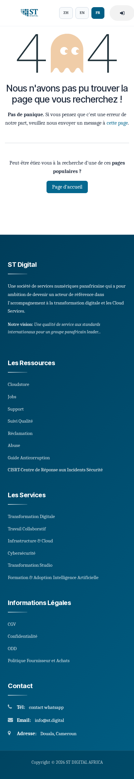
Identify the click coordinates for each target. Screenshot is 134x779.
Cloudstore (18, 384)
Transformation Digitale (31, 516)
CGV (12, 624)
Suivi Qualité (20, 421)
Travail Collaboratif (27, 529)
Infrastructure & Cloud (30, 541)
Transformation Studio (30, 565)
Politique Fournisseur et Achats (39, 660)
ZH (66, 12)
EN (82, 12)
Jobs (12, 397)
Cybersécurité (21, 553)
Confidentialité (22, 636)
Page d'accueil (67, 187)
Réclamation (20, 433)
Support (16, 409)
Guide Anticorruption (29, 458)
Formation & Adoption (30, 577)
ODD (12, 648)
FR (98, 12)
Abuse (14, 445)
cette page (117, 123)
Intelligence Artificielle (76, 577)
